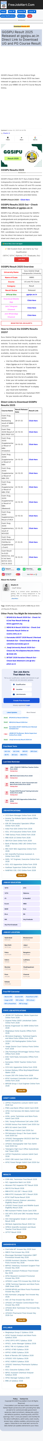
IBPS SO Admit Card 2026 (15, 1127)
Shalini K (6, 133)
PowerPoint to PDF (32, 997)
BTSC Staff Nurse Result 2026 (17, 1197)
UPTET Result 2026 (13, 1232)
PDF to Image (23, 1003)
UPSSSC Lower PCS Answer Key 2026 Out (22, 1281)
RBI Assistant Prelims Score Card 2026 (20, 1211)
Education (21, 16)
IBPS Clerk (33, 751)
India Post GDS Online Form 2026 (18, 829)
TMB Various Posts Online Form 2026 (20, 835)
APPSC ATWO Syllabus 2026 (16, 1349)
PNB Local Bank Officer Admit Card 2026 (21, 1108)
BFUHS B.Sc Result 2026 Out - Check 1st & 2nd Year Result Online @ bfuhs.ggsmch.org (23, 620)
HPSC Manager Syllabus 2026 (17, 1378)
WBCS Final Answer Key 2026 (17, 1252)
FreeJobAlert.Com (21, 4)
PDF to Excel (30, 1000)
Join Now (21, 259)
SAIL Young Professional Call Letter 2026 (21, 1121)
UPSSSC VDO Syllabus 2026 (16, 1358)
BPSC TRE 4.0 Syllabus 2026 (17, 1347)
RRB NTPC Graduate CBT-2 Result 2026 (21, 1194)
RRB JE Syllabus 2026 (14, 1381)
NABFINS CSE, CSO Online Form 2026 (20, 870)
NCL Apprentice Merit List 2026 (18, 1182)
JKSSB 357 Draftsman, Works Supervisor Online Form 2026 (23, 734)
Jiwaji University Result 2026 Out (20, 739)
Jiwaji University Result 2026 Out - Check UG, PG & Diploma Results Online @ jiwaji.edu (23, 651)
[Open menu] (12, 11)
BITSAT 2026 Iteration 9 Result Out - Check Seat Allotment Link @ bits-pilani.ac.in (22, 661)
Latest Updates (12, 712)
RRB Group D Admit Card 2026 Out (19, 1130)
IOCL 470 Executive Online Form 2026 (20, 832)
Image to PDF (8, 1000)
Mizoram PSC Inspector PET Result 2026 (21, 1185)
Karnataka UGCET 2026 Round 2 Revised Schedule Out (23, 727)
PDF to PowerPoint (10, 1003)
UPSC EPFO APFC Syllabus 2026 (18, 1341)
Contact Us (24, 1399)
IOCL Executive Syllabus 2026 (17, 1370)
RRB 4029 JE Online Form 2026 (18, 838)
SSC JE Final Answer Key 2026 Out (19, 1300)
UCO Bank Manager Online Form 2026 (20, 815)
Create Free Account (21, 701)
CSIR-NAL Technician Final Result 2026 (21, 1179)
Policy (15, 1399)
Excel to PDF (19, 997)
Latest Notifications (8, 16)
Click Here (25, 200)
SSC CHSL (16, 751)
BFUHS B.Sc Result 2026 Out (18, 717)
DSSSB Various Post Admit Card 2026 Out (22, 1124)
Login (30, 16)
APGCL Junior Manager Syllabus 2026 (20, 1344)
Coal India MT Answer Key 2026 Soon (20, 1249)
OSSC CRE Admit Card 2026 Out (18, 1159)
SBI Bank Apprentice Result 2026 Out (20, 1224)
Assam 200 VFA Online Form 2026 (19, 1075)
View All (21, 875)
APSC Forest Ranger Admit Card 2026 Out (22, 1162)
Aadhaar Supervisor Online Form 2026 (20, 867)
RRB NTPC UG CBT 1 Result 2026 (18, 1191)
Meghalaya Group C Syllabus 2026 (19, 1332)
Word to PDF (8, 997)
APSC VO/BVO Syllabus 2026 (17, 1362)
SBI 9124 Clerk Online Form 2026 (18, 841)
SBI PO (6, 755)
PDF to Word (20, 1000)
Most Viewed (31, 712)
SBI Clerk (14, 755)
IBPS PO (25, 751)
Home (3, 11)
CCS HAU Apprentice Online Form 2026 (21, 1067)
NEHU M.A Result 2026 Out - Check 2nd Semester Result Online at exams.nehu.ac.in (23, 630)
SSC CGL (7, 751)
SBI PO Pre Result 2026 (14, 1188)
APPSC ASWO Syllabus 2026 (17, 1352)
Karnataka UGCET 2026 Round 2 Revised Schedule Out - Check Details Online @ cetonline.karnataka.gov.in (24, 640)
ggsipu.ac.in (31, 295)
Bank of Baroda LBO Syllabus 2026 (19, 1355)
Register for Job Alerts (21, 323)
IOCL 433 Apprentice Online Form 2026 (21, 864)
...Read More (14, 598)
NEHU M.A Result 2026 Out (18, 722)
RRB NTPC (23, 755)
